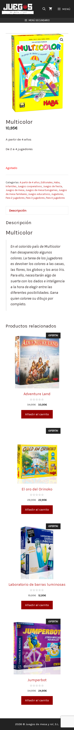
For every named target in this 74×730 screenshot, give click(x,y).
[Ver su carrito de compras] (50, 9)
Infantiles (11, 186)
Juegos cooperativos (30, 186)
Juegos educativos (39, 194)
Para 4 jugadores (55, 197)
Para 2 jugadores (15, 197)
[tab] (37, 210)
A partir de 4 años (30, 182)
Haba (57, 182)
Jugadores (57, 194)
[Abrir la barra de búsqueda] (44, 9)
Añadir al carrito (37, 414)
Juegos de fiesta (52, 186)
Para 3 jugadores (35, 197)
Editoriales (47, 182)
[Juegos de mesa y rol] (18, 9)
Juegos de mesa (15, 190)
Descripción (18, 210)
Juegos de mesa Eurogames (41, 190)
